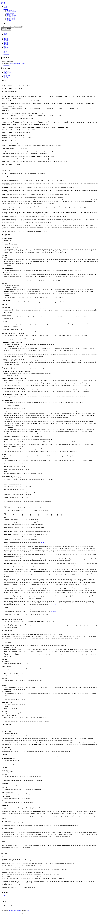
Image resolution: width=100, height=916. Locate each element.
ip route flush (6, 731)
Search (5, 6)
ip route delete (7, 630)
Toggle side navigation (6, 28)
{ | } (14, 624)
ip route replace (7, 243)
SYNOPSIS (6, 71)
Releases (6, 9)
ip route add (6, 234)
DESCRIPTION (7, 72)
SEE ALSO (6, 76)
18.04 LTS (10, 18)
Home (5, 31)
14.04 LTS (10, 20)
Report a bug (7, 65)
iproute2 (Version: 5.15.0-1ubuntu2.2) (18, 63)
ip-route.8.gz (6, 54)
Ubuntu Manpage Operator (14, 910)
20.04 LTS (10, 17)
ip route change (7, 238)
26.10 (10, 10)
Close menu (6, 3)
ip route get (6, 747)
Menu (2, 3)
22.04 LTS (11, 15)
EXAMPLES (7, 75)
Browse (5, 7)
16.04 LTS (10, 19)
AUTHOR (6, 77)
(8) (43, 542)
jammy (5, 51)
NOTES (5, 73)
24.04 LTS (10, 14)
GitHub (28, 910)
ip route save (6, 821)
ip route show (6, 640)
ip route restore (7, 828)
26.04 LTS (11, 11)
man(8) (5, 52)
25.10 (10, 13)
